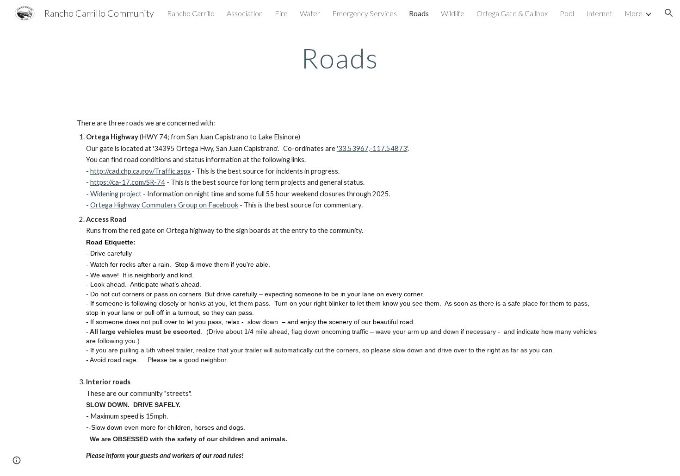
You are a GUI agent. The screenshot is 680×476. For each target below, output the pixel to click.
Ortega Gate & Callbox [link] (512, 13)
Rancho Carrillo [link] (191, 13)
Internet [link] (599, 13)
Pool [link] (567, 13)
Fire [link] (281, 13)
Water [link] (310, 13)
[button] (669, 13)
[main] (340, 58)
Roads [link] (419, 13)
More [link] (633, 13)
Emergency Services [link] (364, 13)
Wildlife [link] (452, 13)
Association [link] (245, 13)
